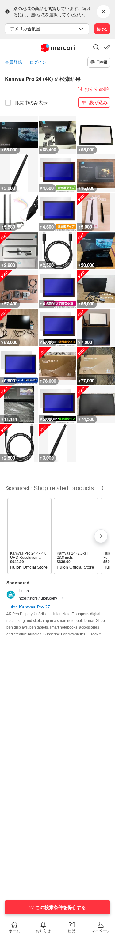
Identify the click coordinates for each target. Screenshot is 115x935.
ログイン (38, 62)
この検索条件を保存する (60, 907)
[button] (96, 47)
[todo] (107, 47)
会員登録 (13, 62)
